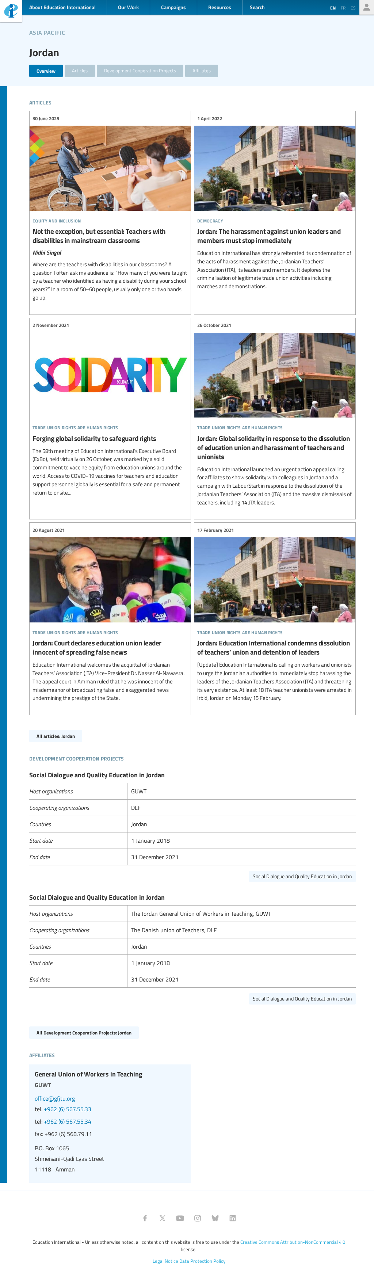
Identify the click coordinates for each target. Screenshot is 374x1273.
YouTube (180, 1218)
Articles (80, 70)
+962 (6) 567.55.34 (67, 1121)
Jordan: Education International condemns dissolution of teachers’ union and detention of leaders (274, 614)
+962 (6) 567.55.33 (67, 1109)
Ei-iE (11, 12)
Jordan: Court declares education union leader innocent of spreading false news (110, 614)
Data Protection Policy (202, 1261)
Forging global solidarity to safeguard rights (110, 409)
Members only (366, 7)
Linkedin (232, 1218)
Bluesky (215, 1218)
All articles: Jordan (56, 735)
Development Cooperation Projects (140, 70)
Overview (46, 70)
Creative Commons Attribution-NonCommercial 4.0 (292, 1242)
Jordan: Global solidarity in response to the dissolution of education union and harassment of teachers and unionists (274, 414)
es (353, 8)
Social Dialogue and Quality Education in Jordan (302, 876)
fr (343, 8)
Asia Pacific (47, 31)
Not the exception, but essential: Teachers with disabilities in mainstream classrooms (110, 208)
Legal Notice (165, 1261)
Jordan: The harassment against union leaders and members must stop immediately (274, 202)
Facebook (145, 1218)
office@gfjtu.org (55, 1098)
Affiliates (201, 70)
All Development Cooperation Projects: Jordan (84, 1032)
